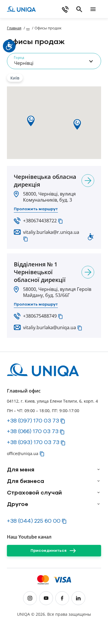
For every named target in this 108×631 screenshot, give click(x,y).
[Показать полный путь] (28, 27)
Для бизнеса (25, 480)
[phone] (65, 9)
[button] (60, 221)
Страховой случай (34, 492)
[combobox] (54, 61)
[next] (88, 180)
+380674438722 (40, 220)
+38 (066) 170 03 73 (32, 431)
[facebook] (62, 598)
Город (19, 57)
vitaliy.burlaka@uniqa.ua (49, 327)
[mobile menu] (93, 9)
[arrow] (98, 469)
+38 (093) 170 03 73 (33, 442)
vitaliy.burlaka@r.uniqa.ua (51, 232)
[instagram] (30, 598)
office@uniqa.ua (22, 453)
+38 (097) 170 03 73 (33, 420)
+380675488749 (40, 316)
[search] (79, 9)
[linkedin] (78, 598)
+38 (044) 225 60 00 (33, 520)
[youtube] (46, 598)
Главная (14, 28)
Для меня (20, 469)
